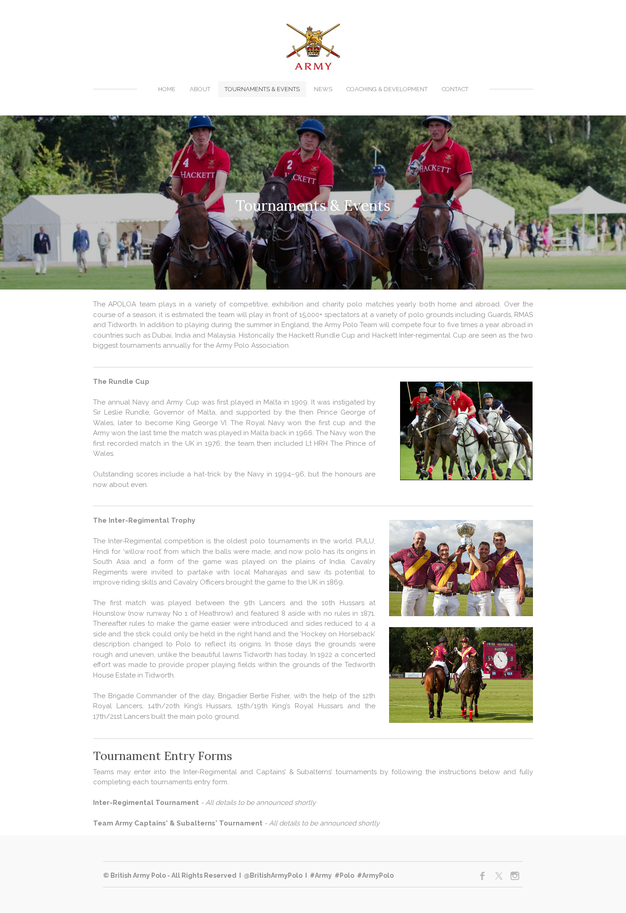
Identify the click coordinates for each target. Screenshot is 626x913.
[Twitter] (498, 876)
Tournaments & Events (262, 89)
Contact (455, 89)
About (200, 89)
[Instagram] (515, 876)
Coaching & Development (387, 89)
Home (167, 89)
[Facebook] (482, 876)
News (323, 89)
